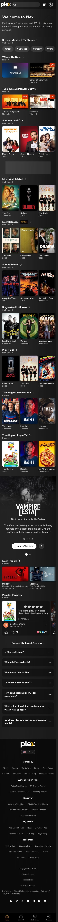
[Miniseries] (15, 578)
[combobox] (28, 4)
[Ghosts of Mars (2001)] (28, 286)
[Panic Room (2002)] (10, 371)
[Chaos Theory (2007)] (28, 142)
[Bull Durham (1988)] (47, 142)
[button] (51, 4)
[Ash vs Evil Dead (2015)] (47, 286)
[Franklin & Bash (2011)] (10, 329)
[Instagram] (11, 901)
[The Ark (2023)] (10, 201)
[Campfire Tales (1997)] (10, 286)
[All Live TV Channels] (15, 73)
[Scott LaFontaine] (5, 625)
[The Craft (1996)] (47, 201)
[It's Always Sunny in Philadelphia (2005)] (47, 457)
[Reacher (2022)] (28, 414)
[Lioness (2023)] (47, 414)
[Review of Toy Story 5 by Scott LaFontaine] (26, 611)
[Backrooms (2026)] (28, 243)
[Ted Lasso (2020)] (10, 414)
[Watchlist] (44, 4)
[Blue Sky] (28, 901)
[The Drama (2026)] (47, 243)
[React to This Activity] (6, 632)
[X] (22, 901)
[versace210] (54, 625)
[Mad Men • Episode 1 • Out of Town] (43, 105)
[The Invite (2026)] (10, 243)
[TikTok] (17, 901)
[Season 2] (43, 578)
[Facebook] (33, 901)
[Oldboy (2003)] (28, 201)
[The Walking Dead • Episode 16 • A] (15, 105)
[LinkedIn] (39, 901)
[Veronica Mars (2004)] (47, 329)
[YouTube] (45, 901)
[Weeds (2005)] (28, 329)
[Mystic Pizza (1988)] (10, 142)
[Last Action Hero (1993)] (47, 371)
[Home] (6, 4)
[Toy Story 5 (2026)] (10, 457)
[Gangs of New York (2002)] (43, 73)
